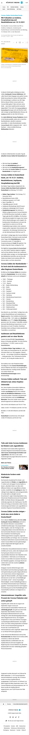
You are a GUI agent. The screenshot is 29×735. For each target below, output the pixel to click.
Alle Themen (19, 9)
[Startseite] (3, 704)
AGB (17, 726)
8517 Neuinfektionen (18, 339)
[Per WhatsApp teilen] (23, 42)
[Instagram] (10, 717)
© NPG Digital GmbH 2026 (14, 713)
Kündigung (6, 730)
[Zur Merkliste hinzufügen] (27, 42)
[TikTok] (16, 717)
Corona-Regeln (5, 125)
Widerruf (24, 730)
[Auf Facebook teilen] (16, 42)
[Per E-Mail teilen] (20, 42)
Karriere (13, 726)
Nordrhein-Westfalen (14, 7)
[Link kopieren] (14, 42)
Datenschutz (22, 726)
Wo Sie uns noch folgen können (16, 720)
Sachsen (22, 7)
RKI (8, 7)
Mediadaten (7, 728)
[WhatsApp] (13, 717)
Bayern (4, 9)
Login (26, 2)
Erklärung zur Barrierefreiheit (18, 728)
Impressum (12, 730)
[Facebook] (19, 717)
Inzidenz (3, 114)
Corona (4, 7)
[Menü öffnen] (1, 2)
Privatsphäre (7, 726)
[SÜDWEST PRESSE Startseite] (14, 3)
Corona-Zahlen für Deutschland (17, 248)
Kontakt (18, 730)
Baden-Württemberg (11, 9)
